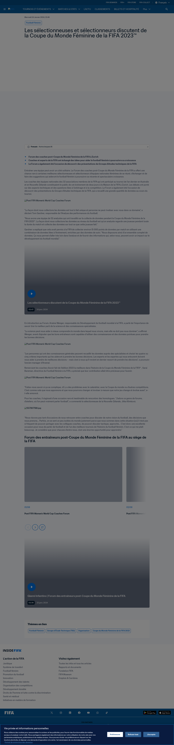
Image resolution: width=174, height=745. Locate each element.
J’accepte (151, 734)
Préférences (115, 734)
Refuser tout (133, 734)
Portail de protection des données (19, 742)
